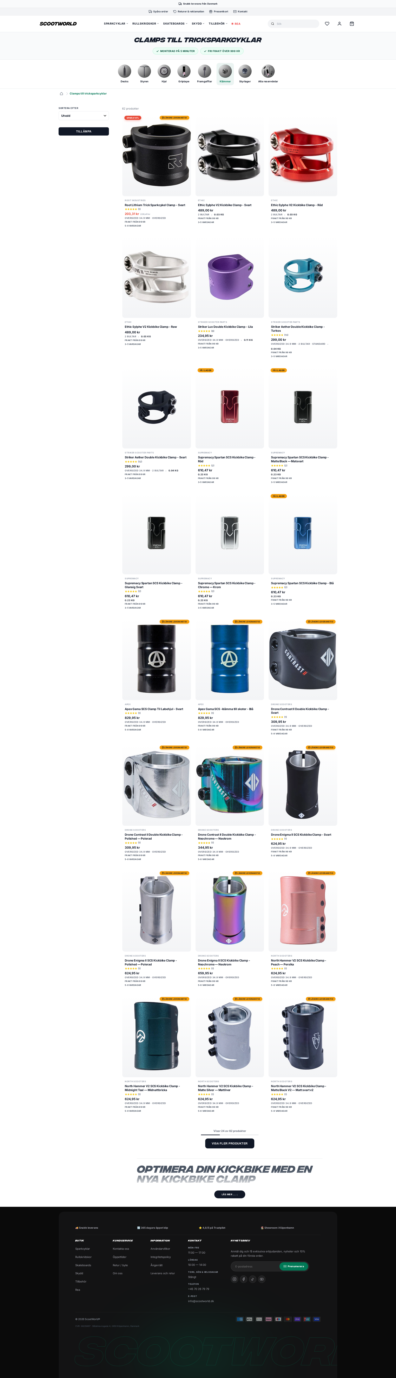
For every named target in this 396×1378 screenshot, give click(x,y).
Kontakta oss (121, 1248)
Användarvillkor (160, 1248)
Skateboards (83, 1265)
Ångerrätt (157, 1265)
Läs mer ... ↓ (230, 1194)
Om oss (118, 1273)
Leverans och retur (163, 1273)
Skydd (79, 1273)
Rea (77, 1289)
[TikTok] (252, 1279)
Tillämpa (84, 131)
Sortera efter (68, 108)
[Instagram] (234, 1279)
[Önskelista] (327, 23)
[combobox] (296, 24)
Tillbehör (80, 1281)
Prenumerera (296, 1266)
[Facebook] (243, 1279)
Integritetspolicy (161, 1257)
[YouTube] (261, 1279)
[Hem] (61, 94)
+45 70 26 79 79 (198, 1289)
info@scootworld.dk (201, 1301)
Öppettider (119, 1257)
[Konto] (339, 23)
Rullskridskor (83, 1257)
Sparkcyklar (82, 1248)
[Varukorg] (351, 23)
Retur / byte (120, 1265)
